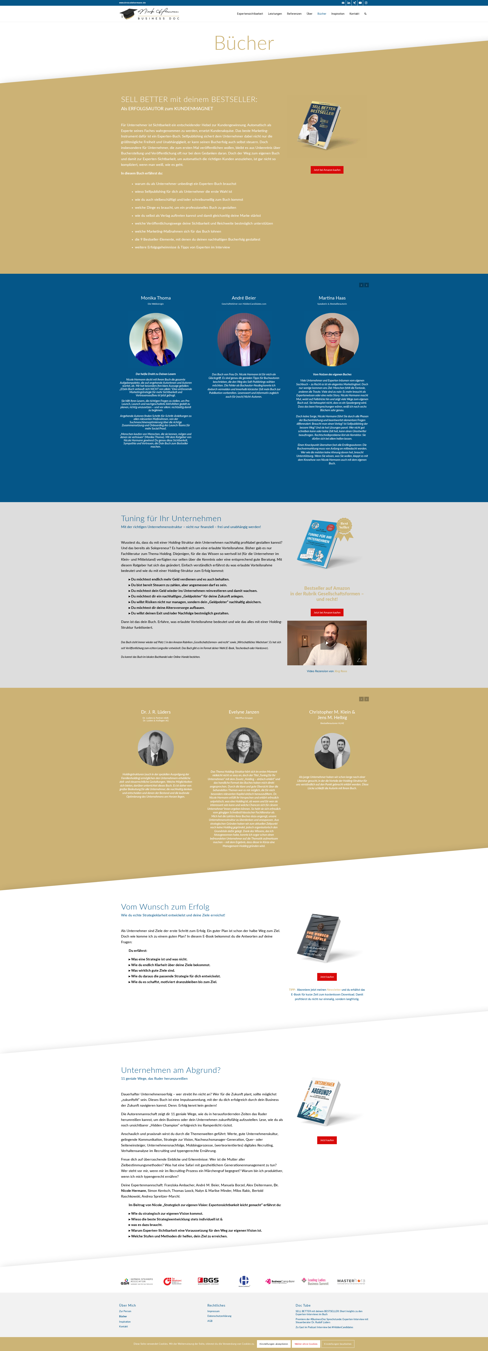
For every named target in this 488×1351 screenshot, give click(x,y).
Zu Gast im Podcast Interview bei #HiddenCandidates (324, 1327)
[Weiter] (366, 285)
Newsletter (334, 987)
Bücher (123, 1316)
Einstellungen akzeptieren (274, 1344)
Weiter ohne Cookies (306, 1344)
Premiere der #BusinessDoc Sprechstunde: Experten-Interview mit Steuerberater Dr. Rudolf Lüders (332, 1321)
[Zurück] (361, 285)
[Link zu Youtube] (360, 3)
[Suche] (365, 14)
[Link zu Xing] (354, 3)
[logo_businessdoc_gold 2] (149, 14)
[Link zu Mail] (343, 3)
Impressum (213, 1311)
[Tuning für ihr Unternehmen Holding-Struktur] (327, 126)
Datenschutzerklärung (219, 1316)
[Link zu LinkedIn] (349, 3)
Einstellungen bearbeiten (338, 1344)
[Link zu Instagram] (366, 3)
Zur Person (125, 1311)
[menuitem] (250, 14)
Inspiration (125, 1322)
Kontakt (123, 1326)
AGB (209, 1321)
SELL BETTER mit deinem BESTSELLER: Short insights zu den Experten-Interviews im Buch (329, 1313)
